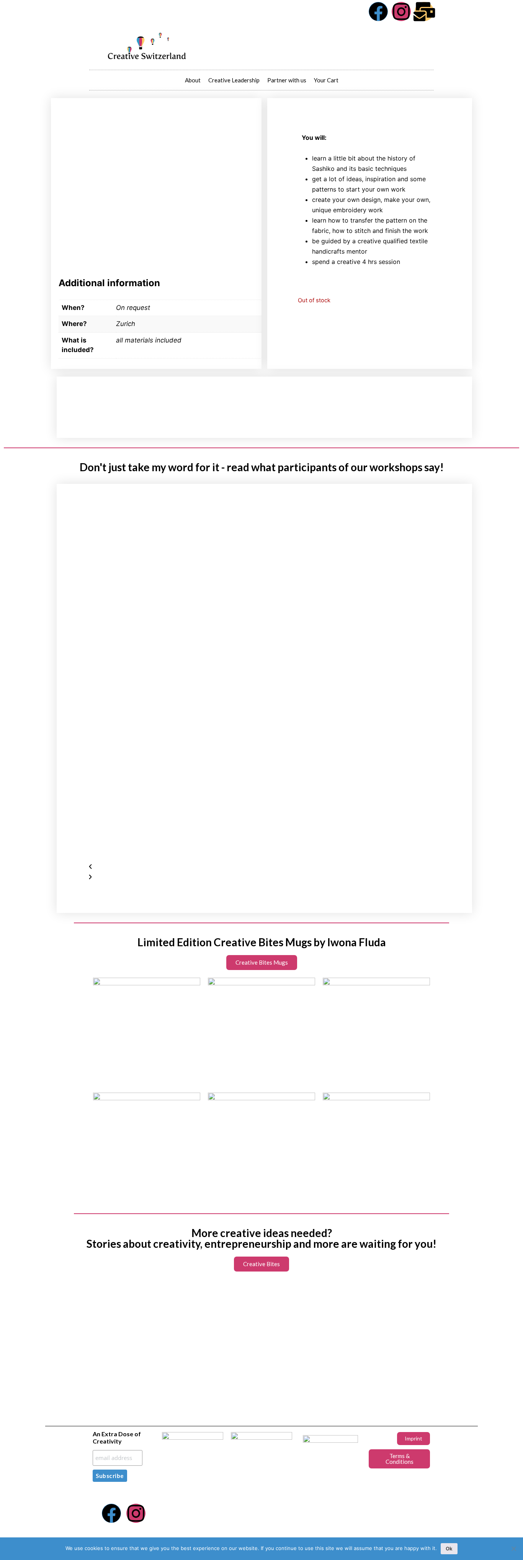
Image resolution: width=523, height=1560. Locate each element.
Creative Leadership (234, 80)
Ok (449, 1548)
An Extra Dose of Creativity (117, 1437)
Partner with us (286, 80)
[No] (513, 1548)
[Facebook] (378, 11)
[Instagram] (401, 11)
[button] (264, 867)
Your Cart (326, 80)
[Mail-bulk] (424, 11)
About (193, 80)
